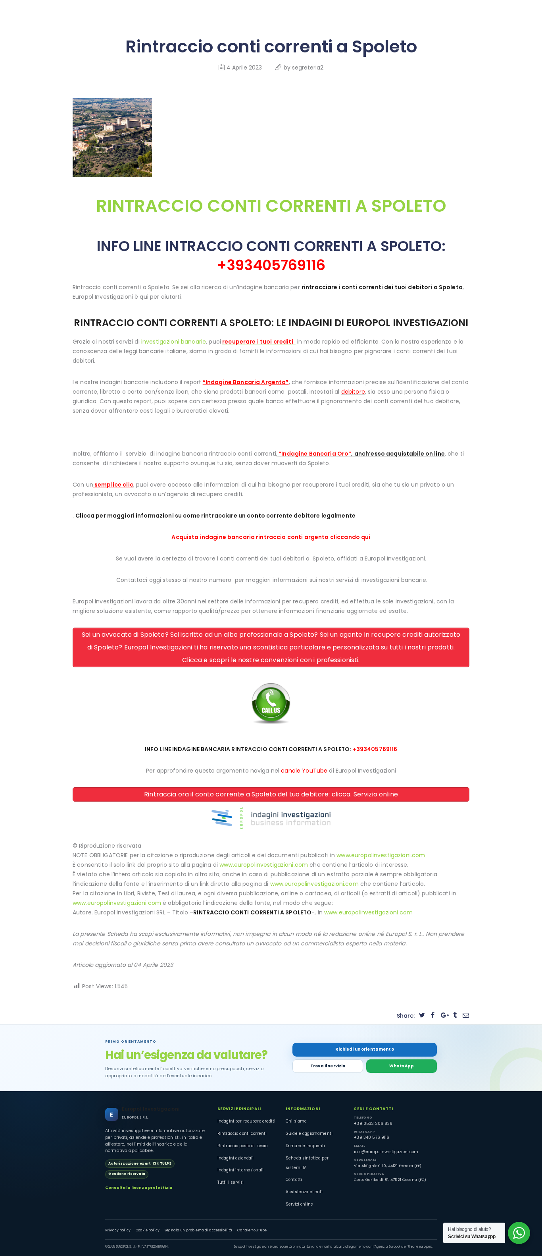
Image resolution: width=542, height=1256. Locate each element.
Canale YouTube (252, 1230)
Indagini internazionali (240, 1170)
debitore (353, 392)
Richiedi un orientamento (364, 1049)
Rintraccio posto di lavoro (242, 1145)
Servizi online (299, 1204)
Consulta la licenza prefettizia (138, 1187)
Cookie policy (148, 1230)
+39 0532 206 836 (373, 1123)
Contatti (294, 1179)
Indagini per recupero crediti (246, 1121)
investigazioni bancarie (173, 342)
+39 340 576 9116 (371, 1137)
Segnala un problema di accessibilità (198, 1230)
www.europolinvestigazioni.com (380, 855)
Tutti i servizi (230, 1182)
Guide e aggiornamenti (309, 1133)
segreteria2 (307, 67)
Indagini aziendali (235, 1158)
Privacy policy (118, 1230)
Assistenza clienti (304, 1191)
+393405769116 (271, 265)
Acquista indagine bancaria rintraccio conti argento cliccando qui (270, 537)
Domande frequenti (305, 1145)
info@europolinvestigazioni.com (386, 1151)
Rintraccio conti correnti (242, 1133)
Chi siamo (296, 1121)
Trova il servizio (327, 1066)
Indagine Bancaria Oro (314, 454)
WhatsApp (401, 1066)
